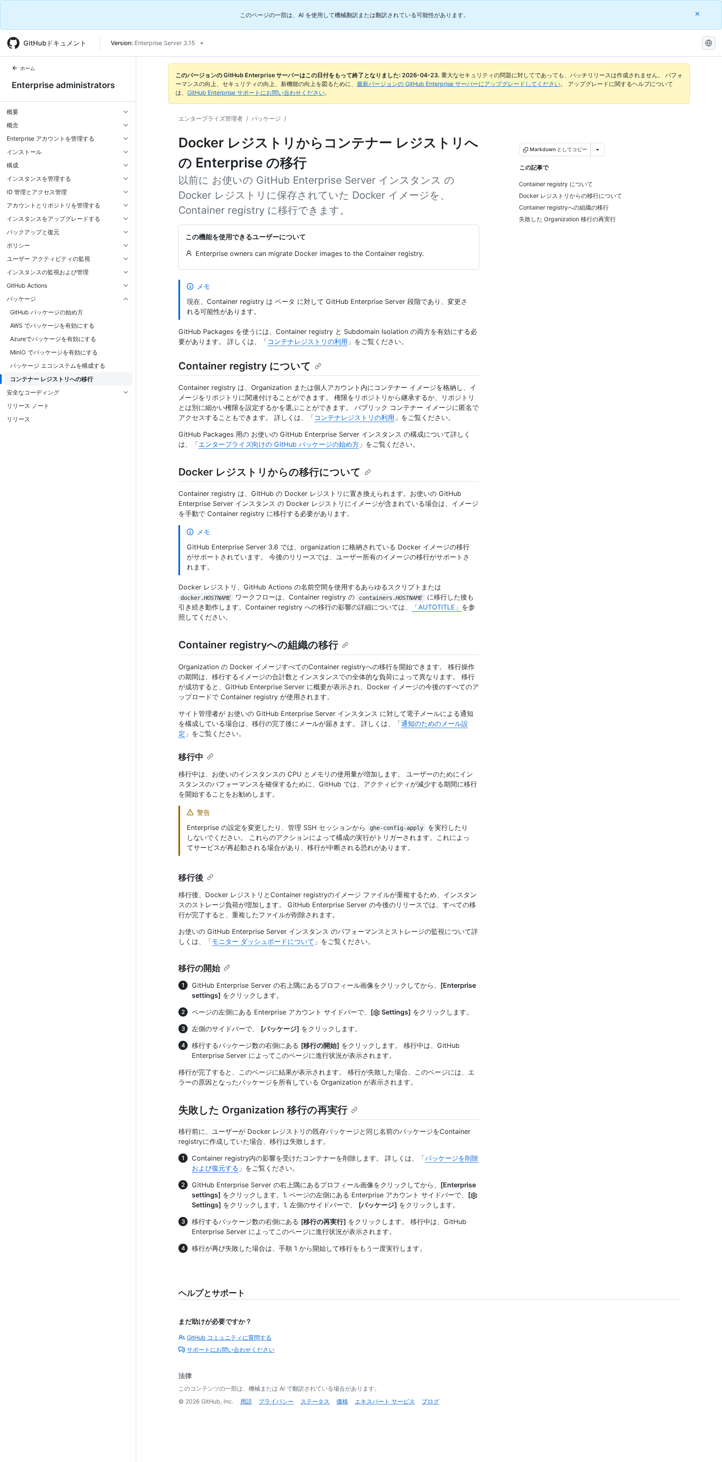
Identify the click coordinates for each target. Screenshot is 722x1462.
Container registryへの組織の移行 (258, 645)
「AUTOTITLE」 (437, 607)
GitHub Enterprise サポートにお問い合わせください (256, 92)
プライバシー (276, 1401)
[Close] (698, 13)
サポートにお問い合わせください (231, 1349)
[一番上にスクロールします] (703, 1443)
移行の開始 (199, 968)
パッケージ (266, 118)
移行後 (190, 878)
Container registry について (244, 366)
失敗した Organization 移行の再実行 (263, 1110)
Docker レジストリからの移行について (269, 472)
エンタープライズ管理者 (210, 118)
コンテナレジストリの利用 (307, 341)
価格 (342, 1401)
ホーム (27, 68)
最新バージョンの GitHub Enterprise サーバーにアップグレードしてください (458, 83)
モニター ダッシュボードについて (263, 941)
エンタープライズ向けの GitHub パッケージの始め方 (278, 444)
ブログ (430, 1401)
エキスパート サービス (385, 1401)
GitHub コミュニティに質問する (229, 1337)
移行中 (190, 757)
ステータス (315, 1401)
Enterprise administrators (63, 85)
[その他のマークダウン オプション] (597, 149)
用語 (246, 1401)
